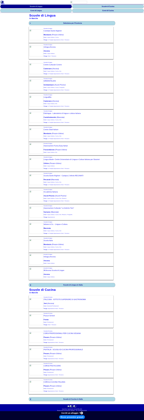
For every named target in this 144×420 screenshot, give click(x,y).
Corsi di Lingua (36, 10)
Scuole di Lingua (36, 6)
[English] (74, 406)
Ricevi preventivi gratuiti (72, 417)
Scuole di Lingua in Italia (73, 285)
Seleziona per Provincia (72, 23)
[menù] (2, 2)
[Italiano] (71, 406)
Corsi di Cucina (108, 10)
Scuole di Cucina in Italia (73, 399)
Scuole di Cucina (108, 6)
